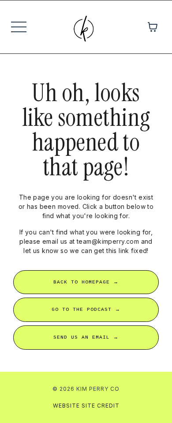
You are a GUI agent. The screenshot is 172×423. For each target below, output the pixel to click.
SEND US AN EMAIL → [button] (86, 337)
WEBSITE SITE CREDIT (86, 405)
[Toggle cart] (153, 27)
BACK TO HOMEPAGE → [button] (86, 282)
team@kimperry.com (108, 241)
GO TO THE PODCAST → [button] (86, 309)
